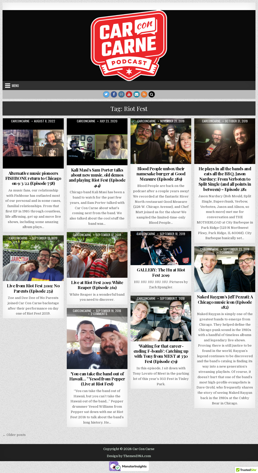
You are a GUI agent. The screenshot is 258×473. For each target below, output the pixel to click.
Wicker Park (225, 269)
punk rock (51, 247)
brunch (226, 259)
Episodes (33, 130)
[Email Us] (137, 94)
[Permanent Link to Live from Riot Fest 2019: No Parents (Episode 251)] (33, 258)
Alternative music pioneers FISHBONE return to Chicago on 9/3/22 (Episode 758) (33, 178)
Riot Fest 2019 (177, 243)
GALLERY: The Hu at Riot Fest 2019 (161, 272)
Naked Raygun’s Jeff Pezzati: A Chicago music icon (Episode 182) (225, 302)
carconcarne (20, 121)
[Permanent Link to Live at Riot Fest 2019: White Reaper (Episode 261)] (97, 255)
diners (241, 259)
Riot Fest (156, 243)
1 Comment (227, 252)
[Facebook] (114, 94)
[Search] (152, 94)
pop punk (169, 308)
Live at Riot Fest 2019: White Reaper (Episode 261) (97, 285)
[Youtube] (129, 94)
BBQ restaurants (233, 130)
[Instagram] (121, 94)
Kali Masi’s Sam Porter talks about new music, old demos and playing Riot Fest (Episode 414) (97, 177)
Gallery (139, 243)
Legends (223, 264)
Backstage (14, 247)
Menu (15, 85)
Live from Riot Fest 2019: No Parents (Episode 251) (33, 288)
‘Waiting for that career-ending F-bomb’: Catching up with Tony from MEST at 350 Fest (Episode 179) (161, 353)
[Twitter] (106, 94)
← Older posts (14, 435)
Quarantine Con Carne (105, 130)
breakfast (209, 259)
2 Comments (99, 313)
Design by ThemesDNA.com (129, 456)
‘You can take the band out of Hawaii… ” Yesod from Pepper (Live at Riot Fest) (97, 379)
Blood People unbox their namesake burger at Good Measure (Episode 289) (161, 174)
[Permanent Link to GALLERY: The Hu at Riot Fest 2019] (161, 248)
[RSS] (144, 94)
